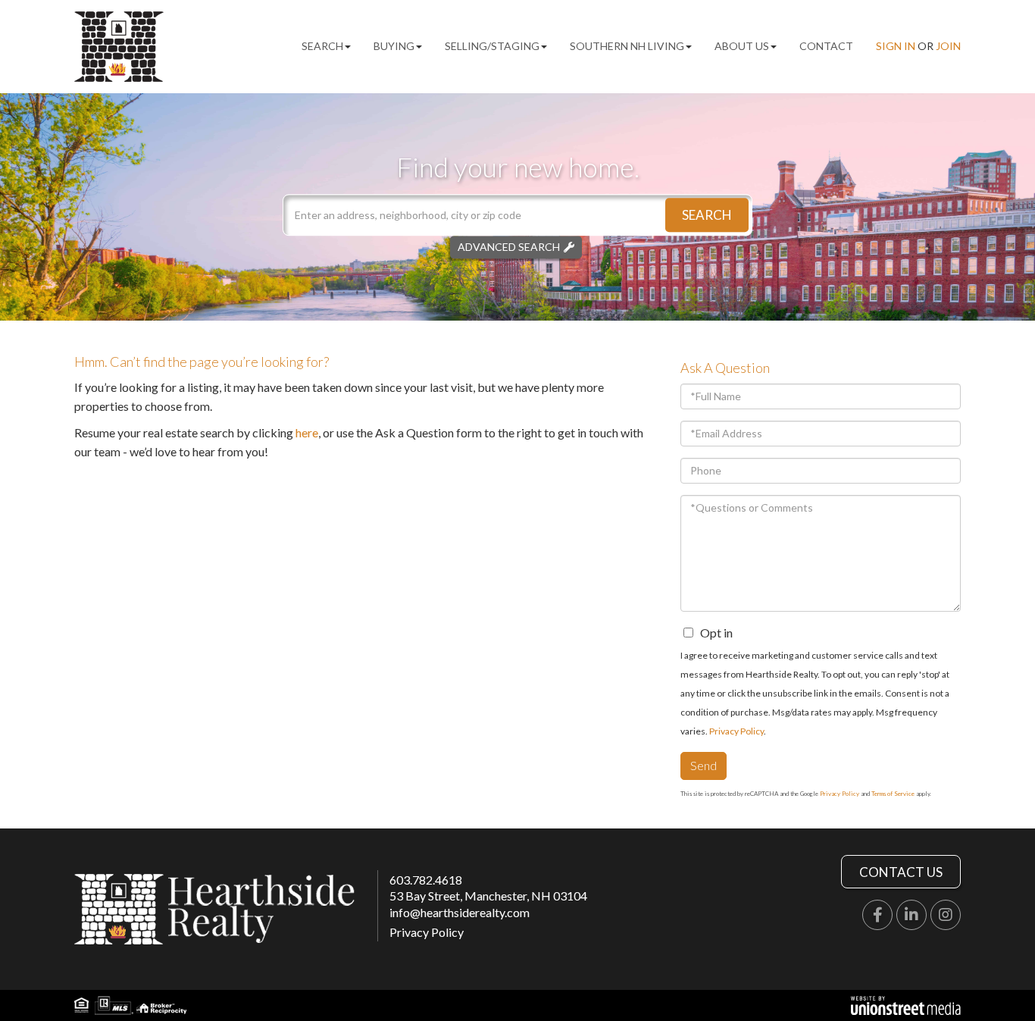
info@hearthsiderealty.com (459, 912)
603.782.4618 (425, 879)
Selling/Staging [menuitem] (492, 45)
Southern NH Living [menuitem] (627, 45)
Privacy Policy (736, 731)
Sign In (895, 45)
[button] (707, 215)
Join (948, 45)
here (306, 432)
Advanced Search (509, 246)
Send (703, 765)
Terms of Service (893, 793)
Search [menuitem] (322, 45)
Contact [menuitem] (826, 45)
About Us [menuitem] (741, 45)
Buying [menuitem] (394, 45)
